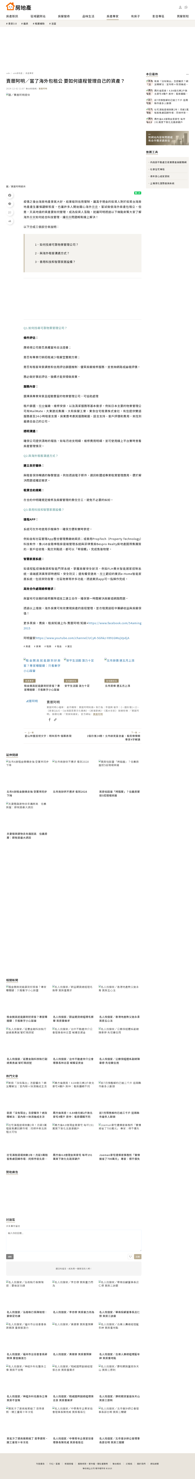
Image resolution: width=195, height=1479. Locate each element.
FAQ (51, 1464)
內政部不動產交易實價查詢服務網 (168, 162)
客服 (58, 1464)
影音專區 (158, 16)
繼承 (25, 23)
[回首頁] (18, 6)
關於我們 (141, 1464)
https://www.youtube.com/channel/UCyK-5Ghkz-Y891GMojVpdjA (82, 638)
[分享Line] (9, 203)
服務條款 (82, 1464)
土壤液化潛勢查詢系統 (162, 183)
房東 (38, 646)
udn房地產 (18, 73)
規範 (10, 1256)
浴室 (53, 23)
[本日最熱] (187, 74)
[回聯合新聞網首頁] (10, 6)
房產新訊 (12, 16)
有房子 (135, 16)
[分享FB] (9, 195)
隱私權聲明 (102, 1464)
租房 (49, 646)
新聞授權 (69, 1464)
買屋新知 (183, 16)
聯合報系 (117, 1464)
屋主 (69, 646)
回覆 (138, 1256)
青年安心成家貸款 (160, 176)
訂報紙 (129, 1464)
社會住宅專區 (157, 169)
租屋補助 (40, 23)
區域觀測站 (38, 16)
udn (8, 73)
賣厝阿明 (43, 88)
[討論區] (9, 212)
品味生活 (88, 16)
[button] (186, 7)
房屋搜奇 (64, 16)
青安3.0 (12, 23)
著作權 (92, 1464)
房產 (28, 646)
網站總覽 (154, 1464)
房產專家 (113, 16)
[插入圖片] (130, 1256)
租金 (59, 646)
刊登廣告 (40, 1464)
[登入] (180, 7)
